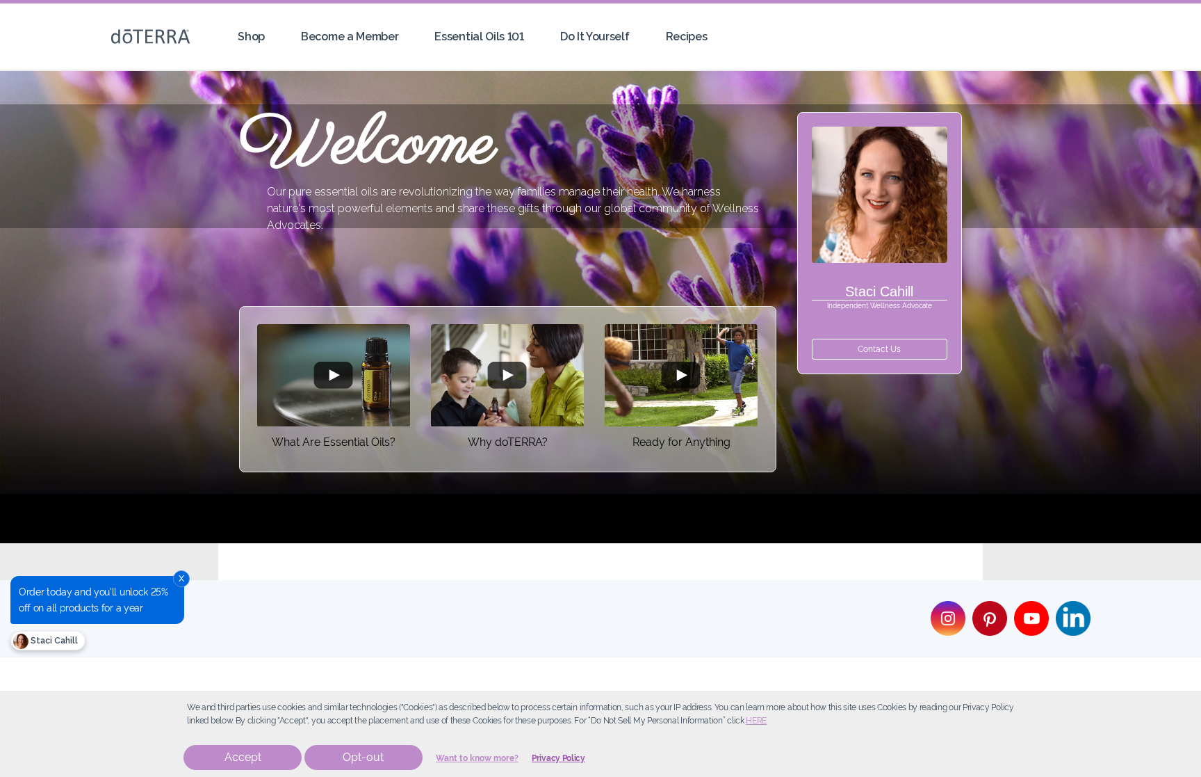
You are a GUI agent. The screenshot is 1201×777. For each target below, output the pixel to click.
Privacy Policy (558, 758)
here (756, 721)
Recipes (687, 36)
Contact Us (879, 349)
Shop (251, 36)
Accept (242, 757)
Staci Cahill (53, 641)
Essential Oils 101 (478, 36)
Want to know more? (477, 758)
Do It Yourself (595, 36)
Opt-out (363, 757)
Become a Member (349, 36)
